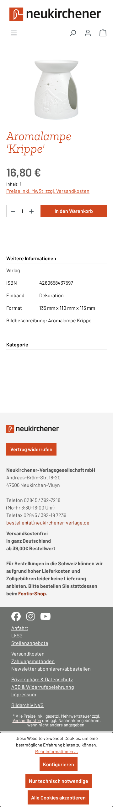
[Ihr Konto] (87, 32)
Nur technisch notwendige (58, 781)
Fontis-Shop (32, 593)
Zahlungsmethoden (33, 661)
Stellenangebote (29, 643)
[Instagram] (33, 616)
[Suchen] (72, 32)
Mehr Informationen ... (56, 751)
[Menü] (13, 32)
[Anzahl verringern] (12, 211)
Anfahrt (19, 628)
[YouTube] (48, 616)
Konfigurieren (58, 764)
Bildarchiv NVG (27, 705)
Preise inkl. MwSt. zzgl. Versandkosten (47, 191)
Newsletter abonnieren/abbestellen (51, 669)
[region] (56, 89)
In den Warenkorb (74, 211)
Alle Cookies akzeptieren (58, 797)
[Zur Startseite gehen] (56, 14)
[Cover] (56, 89)
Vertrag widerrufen (31, 449)
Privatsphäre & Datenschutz (42, 679)
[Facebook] (18, 616)
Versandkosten (28, 654)
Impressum (23, 694)
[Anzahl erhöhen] (31, 211)
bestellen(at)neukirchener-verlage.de (47, 522)
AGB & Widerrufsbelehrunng (42, 687)
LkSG (17, 635)
